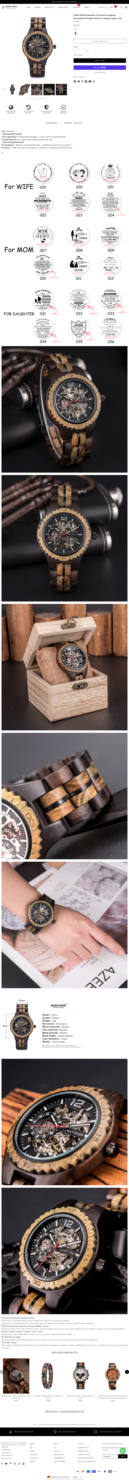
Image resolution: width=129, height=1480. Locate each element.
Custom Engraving (100, 41)
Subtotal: (76, 55)
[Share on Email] (90, 81)
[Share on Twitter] (79, 81)
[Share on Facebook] (75, 81)
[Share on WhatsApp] (94, 81)
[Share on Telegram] (86, 81)
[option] (37, 48)
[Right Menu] (126, 7)
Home (35, 1424)
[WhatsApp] (19, 1464)
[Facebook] (2, 1464)
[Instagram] (15, 1464)
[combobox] (58, 1477)
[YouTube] (23, 1464)
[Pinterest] (10, 1464)
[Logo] (10, 7)
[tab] (64, 1352)
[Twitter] (6, 1464)
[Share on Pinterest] (82, 81)
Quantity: (76, 47)
